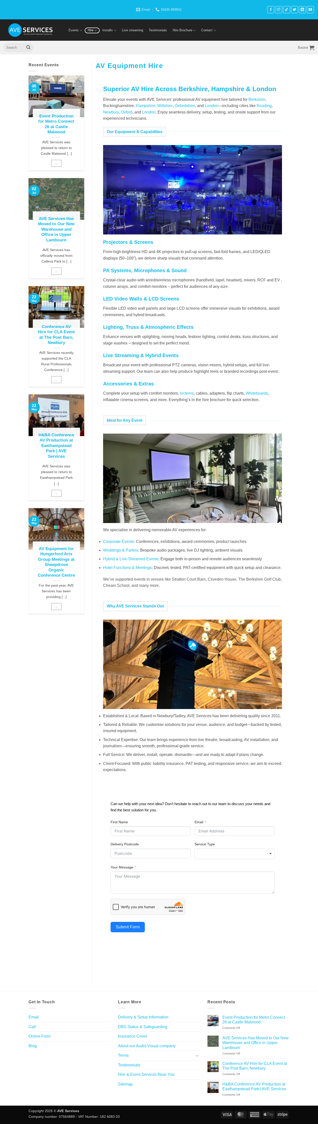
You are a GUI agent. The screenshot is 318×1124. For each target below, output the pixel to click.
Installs (107, 30)
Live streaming (132, 30)
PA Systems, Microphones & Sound (145, 270)
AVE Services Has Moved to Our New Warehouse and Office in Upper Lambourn (56, 229)
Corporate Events (118, 541)
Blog (33, 1046)
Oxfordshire (185, 106)
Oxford (126, 112)
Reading (264, 106)
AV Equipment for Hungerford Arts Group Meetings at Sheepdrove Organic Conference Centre (56, 562)
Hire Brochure (182, 30)
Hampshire (227, 88)
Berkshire (256, 99)
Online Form (39, 1036)
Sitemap (125, 1084)
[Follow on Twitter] (294, 9)
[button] (306, 47)
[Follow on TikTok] (286, 9)
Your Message (122, 867)
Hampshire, (146, 106)
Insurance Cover (132, 1036)
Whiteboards (257, 393)
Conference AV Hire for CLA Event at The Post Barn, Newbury (56, 334)
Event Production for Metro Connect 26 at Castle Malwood (56, 124)
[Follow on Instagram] (278, 9)
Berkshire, (194, 88)
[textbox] (234, 854)
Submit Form (128, 927)
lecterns (187, 393)
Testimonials (158, 30)
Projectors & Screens (128, 242)
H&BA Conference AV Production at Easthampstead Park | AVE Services (56, 446)
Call (32, 1027)
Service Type (205, 844)
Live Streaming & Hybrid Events (141, 355)
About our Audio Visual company (147, 1046)
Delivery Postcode (125, 844)
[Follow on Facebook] (270, 9)
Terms (123, 1055)
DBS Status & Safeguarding (142, 1027)
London (264, 88)
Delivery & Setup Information (143, 1017)
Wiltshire (165, 106)
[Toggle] (197, 1055)
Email (199, 822)
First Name (119, 822)
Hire (90, 30)
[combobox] (235, 854)
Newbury (111, 112)
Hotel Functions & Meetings (127, 567)
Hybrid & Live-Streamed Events (131, 559)
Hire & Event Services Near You (146, 1074)
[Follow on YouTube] (310, 9)
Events (74, 30)
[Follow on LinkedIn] (302, 9)
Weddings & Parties (120, 550)
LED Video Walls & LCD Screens (141, 298)
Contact (206, 30)
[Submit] (28, 47)
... (56, 163)
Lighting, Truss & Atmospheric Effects (148, 327)
